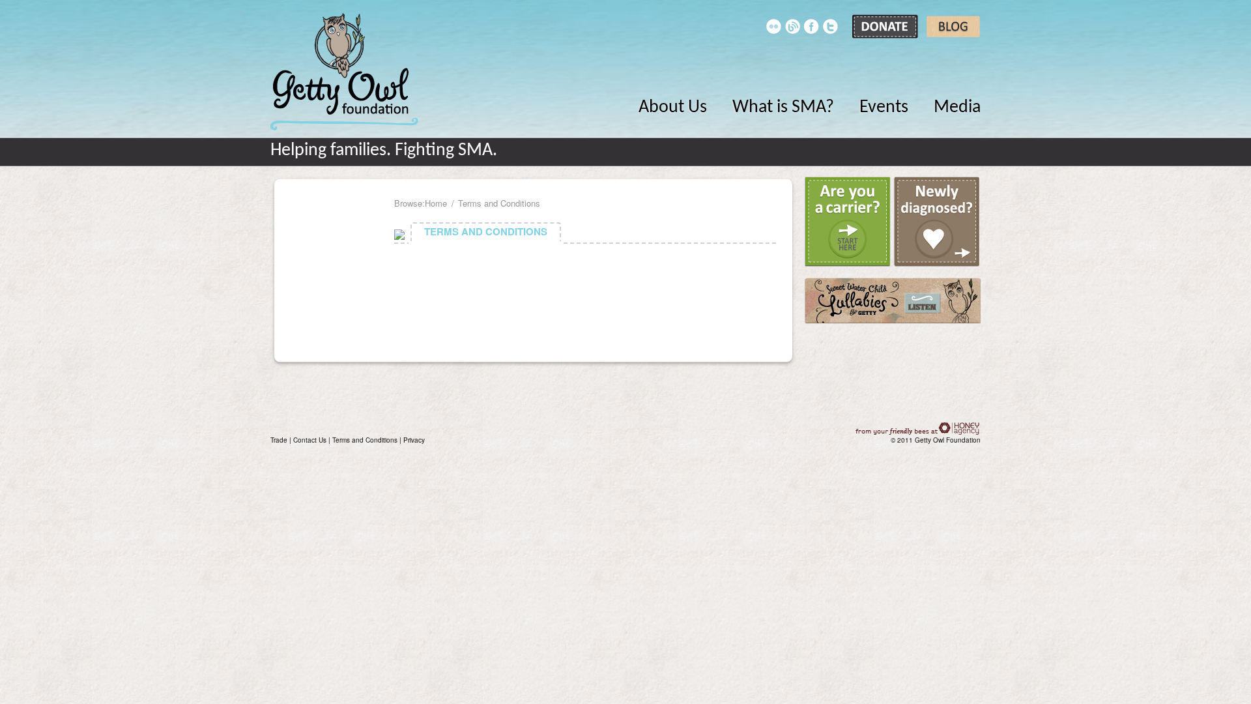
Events (883, 107)
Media (957, 107)
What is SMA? (783, 107)
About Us (673, 107)
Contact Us (309, 440)
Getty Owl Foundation (344, 71)
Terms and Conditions (364, 440)
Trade (278, 440)
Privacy (414, 440)
